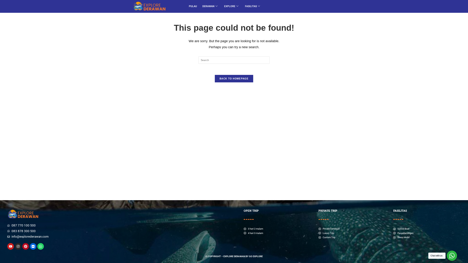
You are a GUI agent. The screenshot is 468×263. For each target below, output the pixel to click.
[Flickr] (33, 246)
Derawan (208, 6)
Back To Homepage (234, 78)
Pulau (193, 6)
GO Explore (256, 256)
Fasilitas (251, 6)
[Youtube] (10, 246)
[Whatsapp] (40, 246)
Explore (229, 6)
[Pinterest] (25, 246)
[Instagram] (18, 246)
